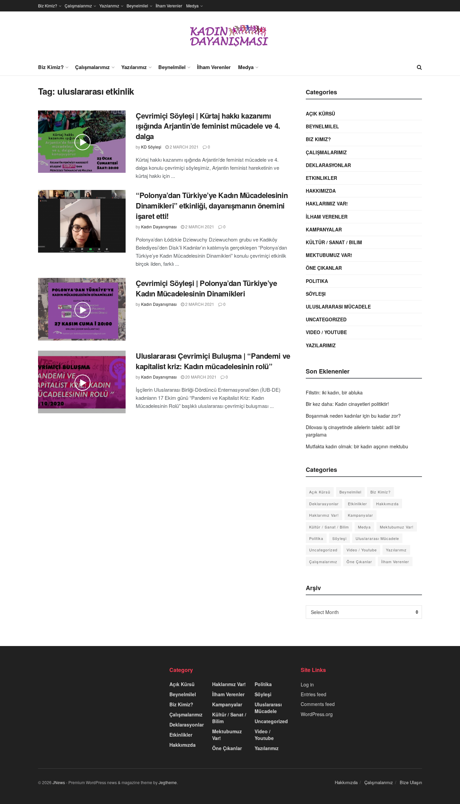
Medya (192, 5)
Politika (317, 281)
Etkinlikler (321, 177)
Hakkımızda (321, 190)
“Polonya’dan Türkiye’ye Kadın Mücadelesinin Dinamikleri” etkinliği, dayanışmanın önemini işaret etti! (212, 205)
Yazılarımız (109, 5)
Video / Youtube (326, 332)
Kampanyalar (324, 229)
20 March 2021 (200, 377)
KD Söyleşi (151, 147)
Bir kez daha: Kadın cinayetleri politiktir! (347, 403)
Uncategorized (326, 319)
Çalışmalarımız (78, 5)
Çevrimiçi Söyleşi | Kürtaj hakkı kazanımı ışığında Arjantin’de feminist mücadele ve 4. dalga (208, 126)
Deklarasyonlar (328, 165)
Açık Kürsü (320, 113)
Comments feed (318, 704)
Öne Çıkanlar (324, 267)
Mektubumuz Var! (329, 255)
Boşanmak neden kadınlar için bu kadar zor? (353, 415)
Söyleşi (316, 293)
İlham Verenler (169, 5)
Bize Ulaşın (411, 782)
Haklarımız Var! (327, 203)
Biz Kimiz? (47, 5)
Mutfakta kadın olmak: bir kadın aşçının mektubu (357, 446)
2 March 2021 (184, 147)
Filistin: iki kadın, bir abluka (334, 392)
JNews (59, 782)
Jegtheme (168, 782)
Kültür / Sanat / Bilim (334, 242)
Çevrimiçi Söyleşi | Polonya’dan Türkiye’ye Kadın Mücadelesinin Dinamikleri (206, 288)
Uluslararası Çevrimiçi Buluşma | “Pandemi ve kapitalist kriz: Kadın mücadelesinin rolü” (213, 361)
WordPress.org (317, 714)
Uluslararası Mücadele (338, 306)
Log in (307, 684)
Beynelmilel (137, 5)
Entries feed (313, 694)
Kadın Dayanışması (159, 226)
